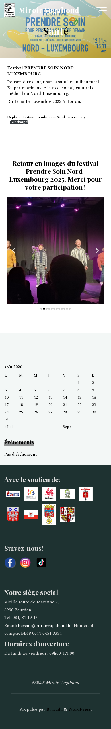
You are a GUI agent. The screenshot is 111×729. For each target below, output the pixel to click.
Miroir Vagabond (49, 10)
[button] (13, 250)
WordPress (79, 709)
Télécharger (19, 122)
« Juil (9, 427)
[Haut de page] (88, 706)
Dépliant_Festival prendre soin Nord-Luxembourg (46, 117)
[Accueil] (55, 50)
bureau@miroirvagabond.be (45, 625)
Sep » (67, 427)
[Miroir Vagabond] (9, 10)
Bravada (54, 709)
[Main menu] (101, 10)
